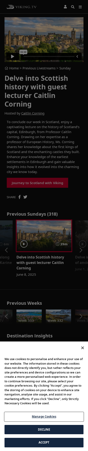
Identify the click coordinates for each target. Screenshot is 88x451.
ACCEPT (44, 442)
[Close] (83, 348)
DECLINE (44, 429)
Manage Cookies (44, 416)
